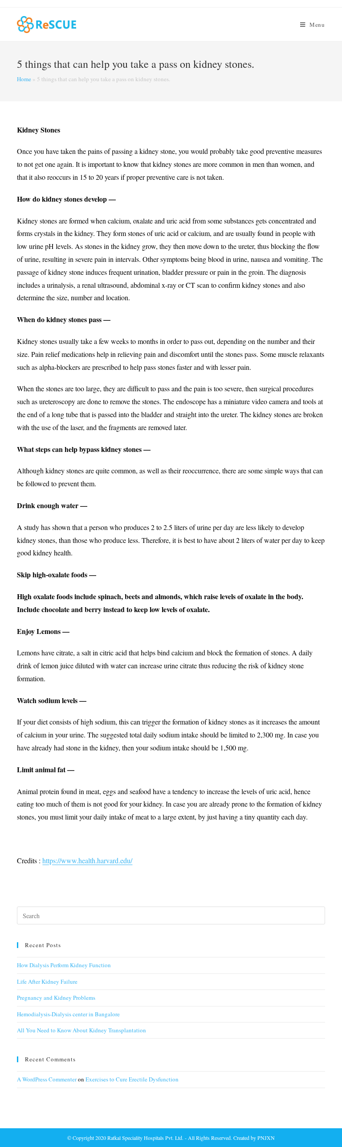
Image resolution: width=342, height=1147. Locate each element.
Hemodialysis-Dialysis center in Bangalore (68, 1014)
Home (24, 79)
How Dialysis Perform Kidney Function (64, 965)
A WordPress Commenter (47, 1079)
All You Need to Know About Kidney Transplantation (81, 1030)
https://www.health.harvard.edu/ (87, 860)
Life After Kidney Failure (47, 981)
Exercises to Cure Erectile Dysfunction (132, 1079)
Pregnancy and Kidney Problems (56, 998)
